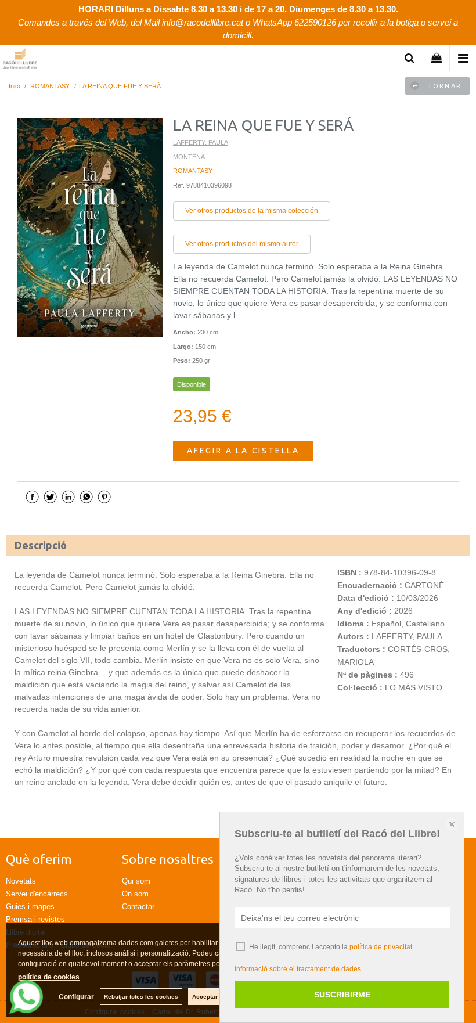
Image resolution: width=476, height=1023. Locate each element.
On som (135, 893)
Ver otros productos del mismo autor (241, 244)
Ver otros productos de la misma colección (251, 211)
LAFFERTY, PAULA (200, 142)
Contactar (138, 906)
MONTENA (189, 156)
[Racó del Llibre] (20, 60)
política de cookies (49, 977)
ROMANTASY (192, 170)
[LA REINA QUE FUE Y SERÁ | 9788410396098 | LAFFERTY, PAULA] (90, 227)
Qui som (136, 881)
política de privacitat (380, 947)
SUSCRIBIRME (342, 994)
